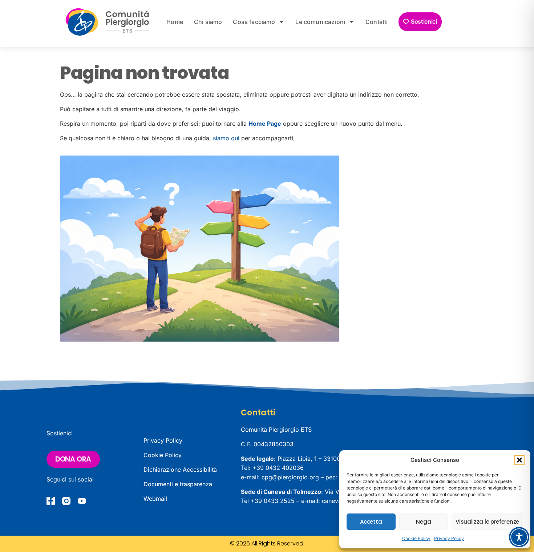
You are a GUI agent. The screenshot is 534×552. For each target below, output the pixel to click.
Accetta (371, 521)
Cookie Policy (416, 538)
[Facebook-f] (50, 501)
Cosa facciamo (254, 21)
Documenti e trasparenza (177, 484)
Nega (423, 521)
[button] (519, 460)
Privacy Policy (449, 538)
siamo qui (226, 138)
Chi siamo (208, 21)
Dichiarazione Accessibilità (180, 469)
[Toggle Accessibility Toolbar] (519, 537)
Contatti (376, 21)
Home (174, 21)
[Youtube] (82, 501)
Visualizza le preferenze (487, 521)
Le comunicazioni (320, 21)
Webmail (155, 498)
